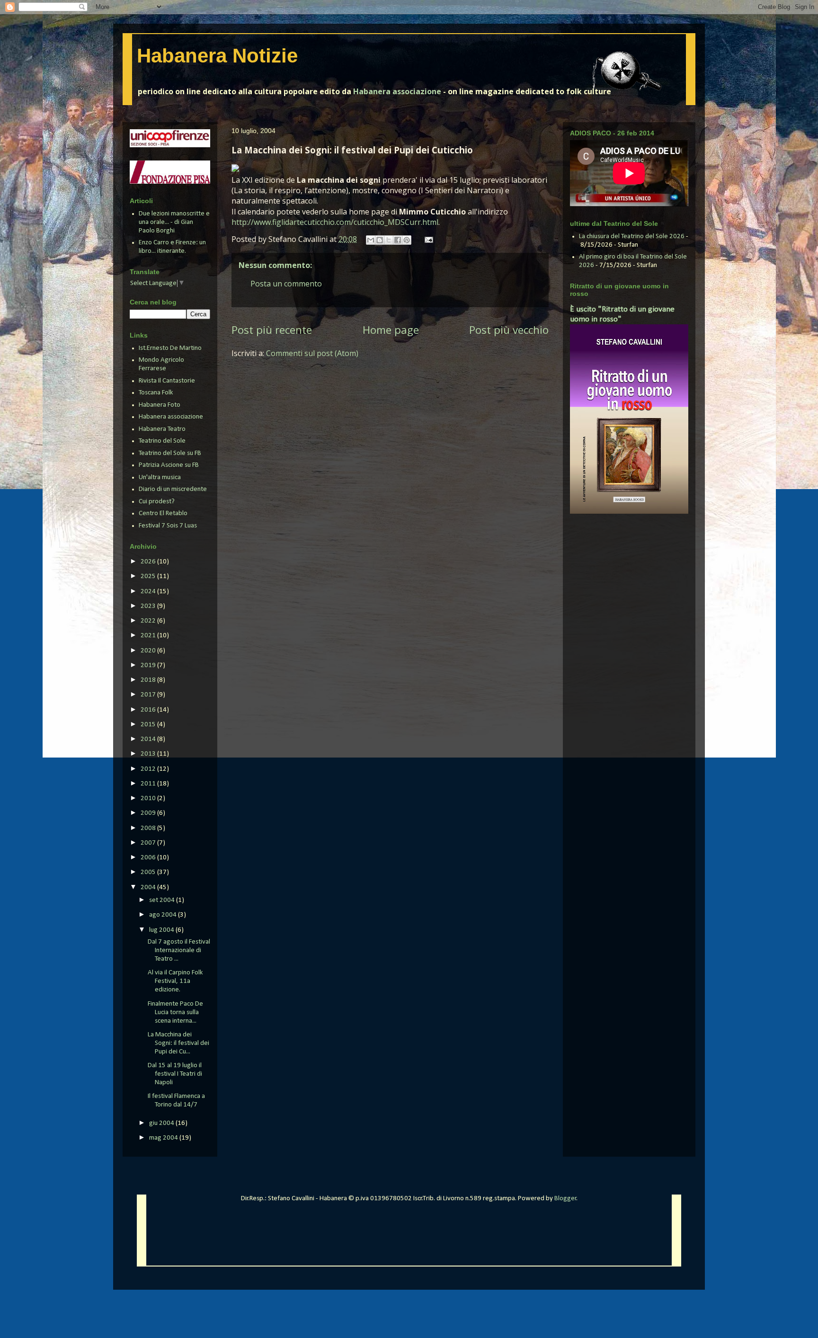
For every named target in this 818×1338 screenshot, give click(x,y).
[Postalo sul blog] (379, 240)
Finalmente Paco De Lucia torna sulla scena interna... (175, 1012)
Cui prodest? (157, 501)
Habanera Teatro (162, 429)
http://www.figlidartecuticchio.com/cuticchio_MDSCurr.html (334, 222)
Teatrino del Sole (162, 441)
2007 (149, 843)
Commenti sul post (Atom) (312, 353)
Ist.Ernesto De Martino (170, 348)
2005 (149, 872)
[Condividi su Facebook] (397, 240)
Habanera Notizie (217, 56)
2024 (149, 591)
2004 (149, 887)
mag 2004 (164, 1138)
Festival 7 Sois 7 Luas (168, 525)
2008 (149, 828)
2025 (149, 576)
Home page (391, 329)
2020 (149, 650)
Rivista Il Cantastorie (167, 380)
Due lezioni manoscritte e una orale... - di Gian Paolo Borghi (174, 222)
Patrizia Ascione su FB (169, 465)
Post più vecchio (509, 329)
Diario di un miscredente (173, 489)
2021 (149, 635)
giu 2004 (162, 1123)
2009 (149, 813)
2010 (149, 798)
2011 (149, 783)
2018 (149, 680)
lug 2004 (162, 930)
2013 (149, 754)
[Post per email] (427, 239)
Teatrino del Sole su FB (170, 453)
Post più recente (271, 329)
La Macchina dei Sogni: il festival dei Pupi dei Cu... (178, 1043)
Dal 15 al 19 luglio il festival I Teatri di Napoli (175, 1074)
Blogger (565, 1198)
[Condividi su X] (388, 240)
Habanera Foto (159, 405)
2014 (149, 739)
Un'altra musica (160, 477)
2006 (149, 857)
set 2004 (162, 900)
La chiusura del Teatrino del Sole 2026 (632, 236)
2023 (149, 606)
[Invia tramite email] (370, 240)
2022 (149, 620)
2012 (149, 769)
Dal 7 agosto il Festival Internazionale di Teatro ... (179, 950)
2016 (149, 710)
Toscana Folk (156, 392)
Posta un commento (286, 283)
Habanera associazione (397, 91)
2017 (149, 694)
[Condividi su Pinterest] (406, 240)
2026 (149, 561)
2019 (149, 665)
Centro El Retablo (163, 513)
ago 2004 (163, 915)
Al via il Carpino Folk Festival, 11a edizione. (175, 981)
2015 (149, 724)
